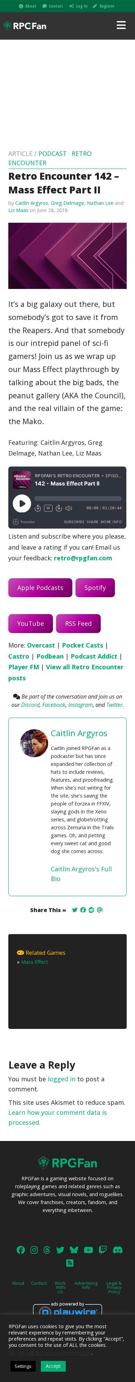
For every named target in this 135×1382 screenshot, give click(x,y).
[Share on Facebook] (83, 910)
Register (107, 6)
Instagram (80, 705)
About (30, 6)
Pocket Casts (82, 645)
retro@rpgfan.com (83, 558)
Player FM (23, 667)
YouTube (30, 623)
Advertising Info (86, 1285)
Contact (56, 6)
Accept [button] (53, 1366)
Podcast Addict (94, 656)
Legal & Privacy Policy (114, 1287)
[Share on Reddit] (91, 910)
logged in (61, 1079)
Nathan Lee (100, 203)
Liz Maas (18, 210)
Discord (30, 705)
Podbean (50, 656)
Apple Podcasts (40, 587)
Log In (82, 6)
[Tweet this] (75, 910)
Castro (18, 656)
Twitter (114, 705)
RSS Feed (78, 623)
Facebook (53, 705)
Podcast (52, 153)
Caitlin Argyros (31, 203)
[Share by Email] (99, 910)
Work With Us (60, 1287)
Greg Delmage (67, 203)
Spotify (95, 587)
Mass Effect (34, 962)
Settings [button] (23, 1366)
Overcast (41, 645)
